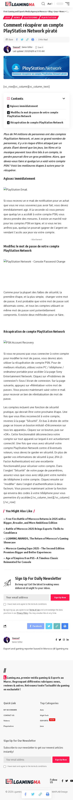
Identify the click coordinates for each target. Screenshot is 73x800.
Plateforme (31, 17)
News (17, 17)
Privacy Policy (22, 613)
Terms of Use (34, 610)
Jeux (7, 17)
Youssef (16, 47)
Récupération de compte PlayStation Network (36, 122)
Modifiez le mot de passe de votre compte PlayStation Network (32, 114)
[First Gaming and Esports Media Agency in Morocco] (22, 3)
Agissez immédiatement (24, 106)
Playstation (49, 17)
